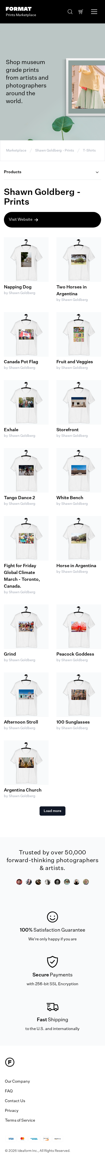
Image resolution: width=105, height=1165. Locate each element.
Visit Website (20, 220)
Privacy (12, 1111)
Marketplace (16, 150)
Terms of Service (20, 1121)
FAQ (9, 1091)
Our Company (17, 1082)
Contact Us (15, 1101)
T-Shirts (89, 150)
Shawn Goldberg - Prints (54, 150)
